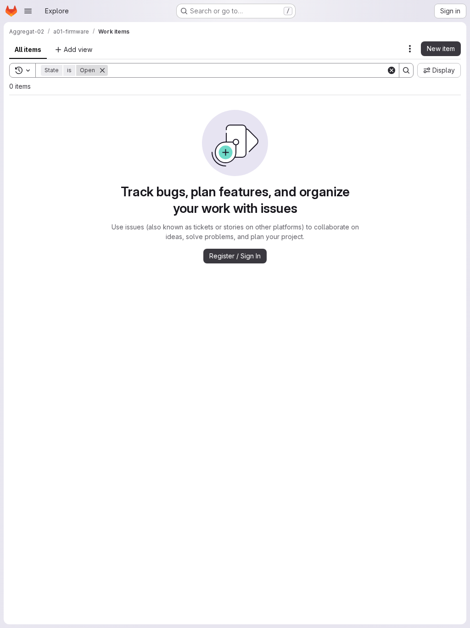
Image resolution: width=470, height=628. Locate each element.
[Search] (406, 70)
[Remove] (102, 70)
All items (28, 49)
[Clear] (391, 70)
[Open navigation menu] (28, 11)
